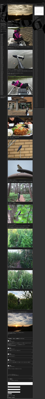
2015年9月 (2, 84)
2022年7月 (2, 41)
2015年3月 (2, 89)
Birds (1, 5)
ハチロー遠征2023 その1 (3, 15)
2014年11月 (36, 104)
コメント (9, 381)
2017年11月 (2, 65)
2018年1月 (2, 63)
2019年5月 (2, 53)
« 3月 (36, 14)
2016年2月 (36, 88)
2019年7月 (2, 51)
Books (1, 6)
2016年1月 (36, 89)
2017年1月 (2, 70)
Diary (1, 7)
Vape (1, 9)
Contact (43, 3)
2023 (35, 24)
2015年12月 (2, 81)
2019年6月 (2, 52)
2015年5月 (2, 87)
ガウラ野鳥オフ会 (37, 23)
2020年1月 (2, 48)
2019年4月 (2, 54)
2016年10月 (36, 79)
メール (8, 388)
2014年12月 (36, 103)
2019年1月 (36, 57)
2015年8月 (2, 85)
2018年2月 (2, 62)
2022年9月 (2, 40)
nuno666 (13, 1)
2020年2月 (2, 47)
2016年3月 (2, 79)
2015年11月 (2, 82)
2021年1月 (2, 45)
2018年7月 (2, 59)
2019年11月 (36, 50)
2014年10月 (2, 93)
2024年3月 (2, 35)
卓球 (1, 10)
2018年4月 (36, 64)
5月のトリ (2, 16)
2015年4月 (2, 88)
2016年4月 (2, 78)
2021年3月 (36, 42)
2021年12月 (36, 41)
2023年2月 (2, 38)
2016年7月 (2, 75)
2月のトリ (2, 17)
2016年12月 (2, 71)
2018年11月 (2, 57)
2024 (1, 13)
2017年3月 (2, 68)
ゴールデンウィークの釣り (3, 24)
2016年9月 (36, 80)
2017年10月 (2, 66)
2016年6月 (2, 76)
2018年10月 (2, 58)
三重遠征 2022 (2, 19)
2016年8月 (36, 81)
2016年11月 (2, 72)
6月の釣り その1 (3, 29)
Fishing (14, 22)
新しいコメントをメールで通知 (11, 395)
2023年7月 (2, 36)
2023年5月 (36, 33)
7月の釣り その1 (3, 20)
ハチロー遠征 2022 (3, 21)
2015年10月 (2, 83)
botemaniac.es (2, 25)
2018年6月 (2, 60)
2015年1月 (2, 91)
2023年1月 (2, 39)
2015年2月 (2, 90)
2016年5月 (2, 77)
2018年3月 (36, 65)
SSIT (10, 340)
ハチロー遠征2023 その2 (3, 14)
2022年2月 (2, 42)
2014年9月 (2, 94)
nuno (10, 22)
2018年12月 (2, 56)
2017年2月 (2, 69)
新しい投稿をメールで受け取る (11, 397)
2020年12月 (2, 46)
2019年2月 (36, 56)
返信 (32, 346)
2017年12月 (2, 64)
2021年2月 (2, 44)
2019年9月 (2, 50)
